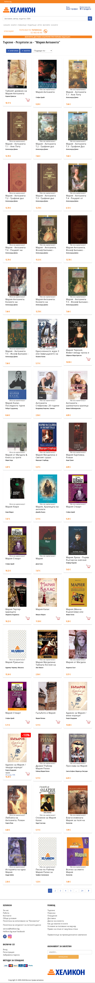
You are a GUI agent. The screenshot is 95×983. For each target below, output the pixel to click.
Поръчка (51, 913)
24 (82, 890)
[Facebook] (5, 936)
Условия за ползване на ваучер (62, 926)
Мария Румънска (14, 662)
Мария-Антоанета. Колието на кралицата (15, 302)
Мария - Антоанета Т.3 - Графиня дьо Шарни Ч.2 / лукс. (46, 198)
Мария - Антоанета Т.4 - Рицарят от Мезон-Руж (76, 198)
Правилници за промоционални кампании (67, 934)
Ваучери (46, 25)
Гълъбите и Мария (46, 713)
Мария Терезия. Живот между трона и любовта (77, 353)
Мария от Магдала (76, 662)
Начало (6, 25)
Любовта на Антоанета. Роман (15, 819)
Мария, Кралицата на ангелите (47, 508)
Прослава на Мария (76, 765)
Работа (6, 913)
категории (13, 51)
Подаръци (31, 25)
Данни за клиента (56, 921)
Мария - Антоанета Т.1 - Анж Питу (76, 93)
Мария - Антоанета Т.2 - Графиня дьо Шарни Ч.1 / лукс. (15, 198)
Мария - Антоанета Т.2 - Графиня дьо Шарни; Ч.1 (46, 146)
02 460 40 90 (36, 32)
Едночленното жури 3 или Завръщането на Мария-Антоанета (47, 354)
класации (9, 31)
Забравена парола (11, 954)
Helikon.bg (8, 1)
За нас (6, 910)
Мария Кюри (12, 506)
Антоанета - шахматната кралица (77, 404)
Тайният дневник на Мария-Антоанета (16, 92)
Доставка (52, 918)
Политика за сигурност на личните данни (22, 925)
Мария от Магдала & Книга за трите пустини (16, 457)
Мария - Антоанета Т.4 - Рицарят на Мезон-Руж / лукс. (15, 250)
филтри (27, 51)
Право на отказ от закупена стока (63, 929)
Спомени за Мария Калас (46, 819)
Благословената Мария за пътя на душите (75, 820)
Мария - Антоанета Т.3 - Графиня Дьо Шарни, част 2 (76, 146)
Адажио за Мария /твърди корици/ (15, 766)
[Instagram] (10, 936)
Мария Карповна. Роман (75, 456)
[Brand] (19, 7)
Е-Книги (54, 25)
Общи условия (9, 918)
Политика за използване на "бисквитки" (21, 921)
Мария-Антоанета (45, 92)
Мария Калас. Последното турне (15, 404)
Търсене (51, 910)
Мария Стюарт (73, 506)
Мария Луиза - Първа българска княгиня (77, 558)
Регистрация (8, 952)
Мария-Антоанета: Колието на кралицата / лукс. (45, 302)
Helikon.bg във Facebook (14, 931)
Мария (39, 558)
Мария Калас (43, 609)
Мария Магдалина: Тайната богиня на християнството (46, 665)
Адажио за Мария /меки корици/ (76, 714)
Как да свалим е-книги (58, 923)
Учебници (22, 25)
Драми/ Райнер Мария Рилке (44, 767)
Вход (5, 949)
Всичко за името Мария (75, 870)
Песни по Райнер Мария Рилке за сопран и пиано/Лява (47, 872)
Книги (14, 25)
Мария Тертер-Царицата (13, 610)
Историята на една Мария (15, 870)
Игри (39, 25)
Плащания (52, 915)
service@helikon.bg (11, 928)
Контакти (7, 915)
